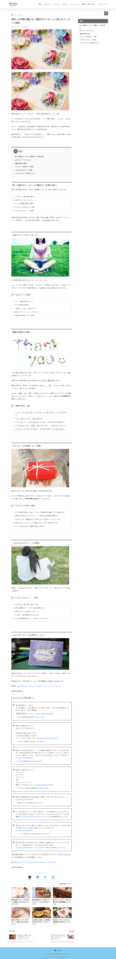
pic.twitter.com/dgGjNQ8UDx (44, 713)
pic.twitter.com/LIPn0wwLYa (48, 738)
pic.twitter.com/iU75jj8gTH (24, 830)
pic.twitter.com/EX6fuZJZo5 (30, 816)
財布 (40, 4)
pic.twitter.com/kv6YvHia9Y (24, 799)
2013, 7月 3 (45, 834)
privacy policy (49, 954)
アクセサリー (47, 4)
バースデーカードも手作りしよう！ (26, 173)
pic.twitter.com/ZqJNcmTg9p (44, 785)
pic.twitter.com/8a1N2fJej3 (24, 758)
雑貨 (88, 4)
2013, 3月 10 (61, 847)
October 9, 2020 (39, 741)
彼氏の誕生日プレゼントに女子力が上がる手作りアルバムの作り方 (34, 862)
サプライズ (65, 4)
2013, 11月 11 (64, 816)
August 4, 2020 (37, 761)
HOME (59, 950)
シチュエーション (75, 4)
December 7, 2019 (43, 788)
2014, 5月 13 (39, 803)
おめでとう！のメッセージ (23, 160)
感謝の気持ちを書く (21, 163)
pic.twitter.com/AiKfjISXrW (24, 847)
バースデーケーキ (102, 4)
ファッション (56, 4)
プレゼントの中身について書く (24, 166)
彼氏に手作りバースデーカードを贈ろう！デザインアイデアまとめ (38, 686)
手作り (93, 4)
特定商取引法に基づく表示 (62, 954)
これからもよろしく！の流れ (24, 170)
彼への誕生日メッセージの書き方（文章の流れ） (30, 156)
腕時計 (84, 4)
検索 (106, 13)
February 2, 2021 (38, 717)
